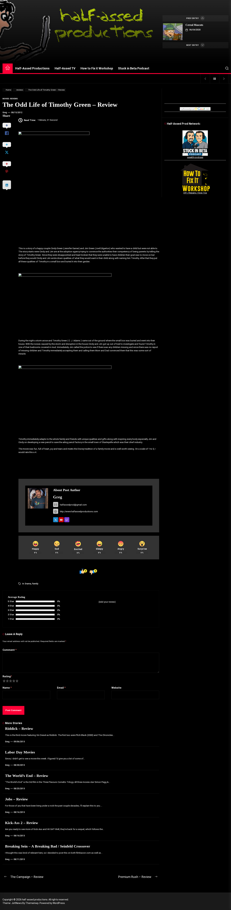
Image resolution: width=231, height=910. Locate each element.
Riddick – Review (19, 728)
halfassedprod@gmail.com (73, 504)
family (35, 584)
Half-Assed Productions (32, 68)
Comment (10, 649)
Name (7, 687)
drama (28, 584)
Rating (7, 676)
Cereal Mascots (194, 24)
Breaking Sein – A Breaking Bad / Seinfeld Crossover (47, 846)
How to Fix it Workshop (96, 68)
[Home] (8, 68)
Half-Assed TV (65, 68)
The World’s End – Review (26, 776)
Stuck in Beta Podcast (133, 68)
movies (6, 99)
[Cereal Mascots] (173, 31)
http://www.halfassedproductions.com (79, 511)
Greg (5, 112)
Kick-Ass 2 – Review (21, 823)
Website (116, 687)
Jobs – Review (16, 799)
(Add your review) (107, 602)
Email (61, 687)
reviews (14, 99)
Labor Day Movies (20, 752)
